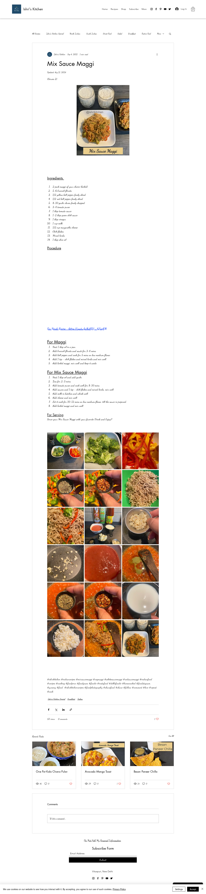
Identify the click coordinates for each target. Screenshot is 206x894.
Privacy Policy (119, 889)
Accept (193, 889)
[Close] (202, 889)
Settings (179, 889)
